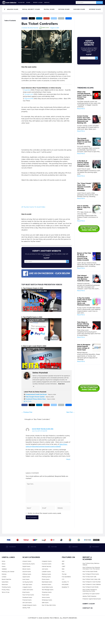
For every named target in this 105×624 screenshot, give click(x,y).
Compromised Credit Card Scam (36, 394)
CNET (63, 566)
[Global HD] (43, 540)
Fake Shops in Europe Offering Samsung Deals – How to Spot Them (84, 324)
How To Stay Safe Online (49, 605)
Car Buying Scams (27, 582)
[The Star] (87, 540)
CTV (63, 579)
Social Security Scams (28, 563)
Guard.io (27, 90)
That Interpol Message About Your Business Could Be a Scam (83, 278)
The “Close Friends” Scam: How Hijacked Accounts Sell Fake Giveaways (84, 186)
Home (3, 561)
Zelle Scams (45, 602)
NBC (63, 569)
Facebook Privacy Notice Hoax (36, 399)
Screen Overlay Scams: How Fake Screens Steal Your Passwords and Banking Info (84, 119)
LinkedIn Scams (46, 571)
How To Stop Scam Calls (89, 576)
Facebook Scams (27, 597)
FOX (63, 571)
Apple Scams (26, 576)
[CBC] (52, 540)
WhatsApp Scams (47, 600)
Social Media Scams (47, 587)
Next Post (70, 412)
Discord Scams (26, 571)
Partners (4, 574)
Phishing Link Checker (8, 571)
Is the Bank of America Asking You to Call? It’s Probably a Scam (83, 163)
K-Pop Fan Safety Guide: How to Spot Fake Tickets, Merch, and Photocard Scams (84, 301)
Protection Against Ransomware (92, 598)
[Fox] (8, 540)
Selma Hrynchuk (40, 373)
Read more (61, 383)
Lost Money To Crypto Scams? (91, 593)
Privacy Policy (6, 589)
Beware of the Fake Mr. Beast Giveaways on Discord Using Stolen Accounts (84, 256)
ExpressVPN (28, 98)
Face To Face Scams (28, 594)
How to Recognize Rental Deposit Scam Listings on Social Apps (83, 347)
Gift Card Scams (27, 602)
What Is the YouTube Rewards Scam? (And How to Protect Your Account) (84, 95)
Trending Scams (6, 587)
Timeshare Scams (47, 592)
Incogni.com (28, 94)
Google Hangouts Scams (29, 605)
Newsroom (5, 584)
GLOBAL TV (65, 582)
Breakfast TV (65, 587)
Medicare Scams (46, 574)
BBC (63, 563)
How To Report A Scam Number (92, 581)
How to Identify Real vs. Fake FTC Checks (83, 207)
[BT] (78, 540)
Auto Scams (25, 579)
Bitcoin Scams (26, 569)
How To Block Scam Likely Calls (91, 579)
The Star (64, 574)
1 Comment (24, 27)
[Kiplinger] (26, 540)
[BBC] (96, 540)
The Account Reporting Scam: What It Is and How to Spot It (84, 141)
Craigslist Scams (27, 587)
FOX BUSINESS (66, 576)
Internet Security (46, 566)
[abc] (61, 540)
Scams (28, 2)
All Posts (28, 401)
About (3, 563)
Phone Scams (45, 579)
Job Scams (45, 569)
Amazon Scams (26, 561)
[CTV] (35, 540)
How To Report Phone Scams (91, 574)
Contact (47, 2)
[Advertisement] (46, 137)
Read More (81, 108)
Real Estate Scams (47, 582)
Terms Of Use (5, 592)
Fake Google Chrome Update (35, 396)
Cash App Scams (27, 584)
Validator (21, 2)
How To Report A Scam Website (92, 584)
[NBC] (70, 540)
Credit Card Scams (27, 589)
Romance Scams (46, 584)
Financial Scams (27, 600)
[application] (30, 2)
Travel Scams (45, 594)
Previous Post (27, 412)
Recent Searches (6, 579)
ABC (63, 561)
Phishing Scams (46, 576)
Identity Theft (26, 607)
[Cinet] (17, 540)
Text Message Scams (47, 589)
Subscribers (5, 582)
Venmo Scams (46, 597)
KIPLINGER (65, 584)
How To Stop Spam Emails (90, 571)
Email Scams (26, 592)
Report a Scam (37, 2)
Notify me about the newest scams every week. (44, 513)
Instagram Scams (47, 561)
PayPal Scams (26, 566)
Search (99, 2)
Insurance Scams (46, 563)
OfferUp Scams (26, 574)
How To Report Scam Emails (90, 587)
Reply (68, 459)
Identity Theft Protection (89, 596)
